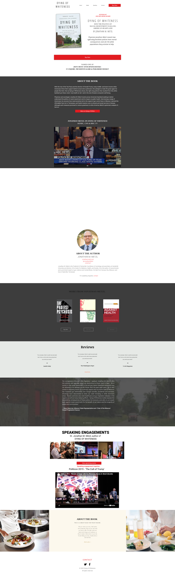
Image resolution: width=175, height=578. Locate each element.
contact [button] (96, 276)
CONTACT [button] (88, 263)
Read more (56, 107)
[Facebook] (89, 564)
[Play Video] (87, 146)
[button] (96, 5)
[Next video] (118, 145)
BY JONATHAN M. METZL (103, 31)
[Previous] (8, 397)
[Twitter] (85, 564)
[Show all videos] (87, 165)
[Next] (167, 397)
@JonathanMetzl (88, 261)
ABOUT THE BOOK (87, 81)
